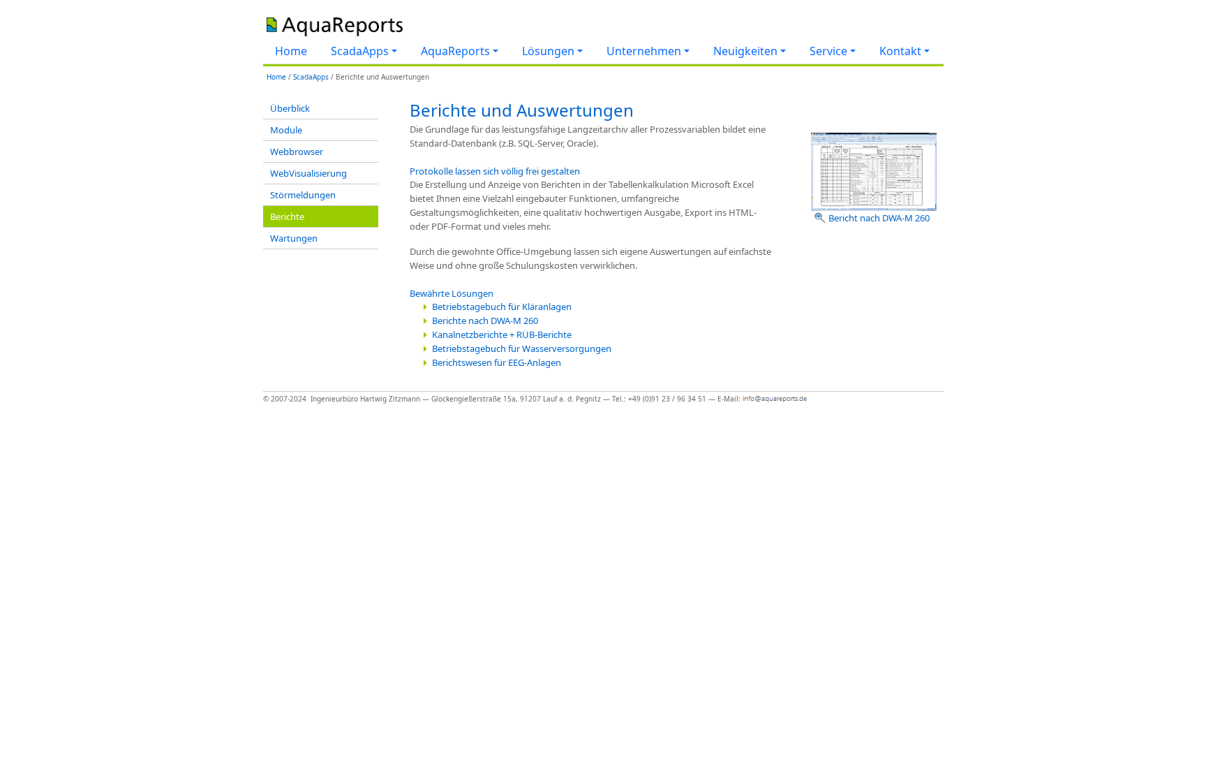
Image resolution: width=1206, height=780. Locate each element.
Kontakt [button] (900, 51)
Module (286, 130)
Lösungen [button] (548, 51)
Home (291, 51)
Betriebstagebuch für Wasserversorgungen (521, 348)
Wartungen (294, 238)
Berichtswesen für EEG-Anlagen (496, 362)
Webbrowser (296, 151)
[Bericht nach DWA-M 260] (874, 170)
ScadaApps (311, 77)
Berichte (287, 216)
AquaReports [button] (455, 51)
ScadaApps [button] (360, 51)
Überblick (290, 108)
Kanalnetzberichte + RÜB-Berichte (502, 334)
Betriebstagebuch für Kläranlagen (502, 306)
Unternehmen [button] (643, 51)
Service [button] (828, 51)
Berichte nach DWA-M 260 (485, 320)
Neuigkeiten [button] (745, 51)
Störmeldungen (303, 195)
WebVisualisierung (308, 173)
